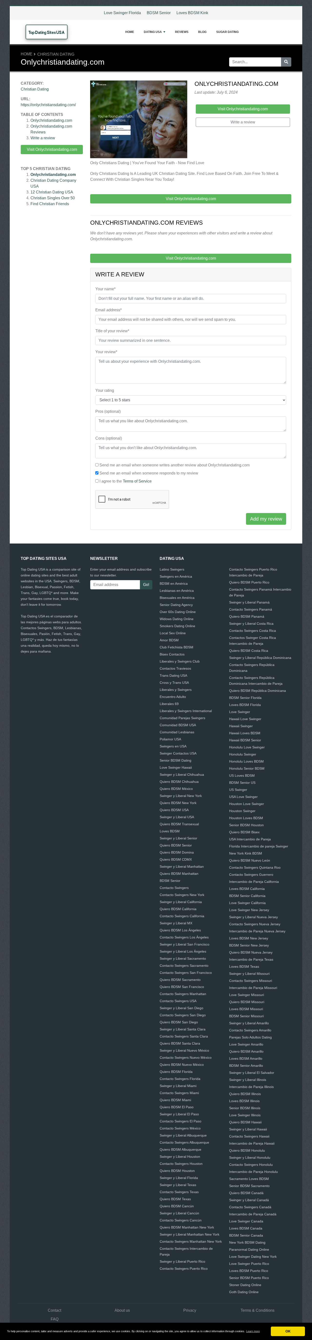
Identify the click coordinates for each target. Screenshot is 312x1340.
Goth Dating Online (244, 1292)
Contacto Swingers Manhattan (183, 994)
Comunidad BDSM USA (178, 725)
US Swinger (238, 790)
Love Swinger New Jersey (249, 910)
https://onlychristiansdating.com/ (48, 105)
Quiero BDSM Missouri (246, 1002)
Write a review (42, 138)
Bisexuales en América (177, 598)
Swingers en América (176, 576)
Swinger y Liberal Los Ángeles (183, 951)
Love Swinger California (247, 903)
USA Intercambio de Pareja (250, 839)
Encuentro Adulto (173, 697)
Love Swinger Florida (122, 13)
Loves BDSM (170, 831)
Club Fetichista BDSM (176, 647)
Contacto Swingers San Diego (183, 1015)
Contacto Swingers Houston (181, 1164)
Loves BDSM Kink (192, 13)
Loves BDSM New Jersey (248, 938)
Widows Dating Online (177, 619)
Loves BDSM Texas (244, 966)
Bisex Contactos (172, 654)
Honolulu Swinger (242, 754)
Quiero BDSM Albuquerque (180, 1149)
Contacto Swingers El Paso (180, 1121)
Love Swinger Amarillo (246, 1044)
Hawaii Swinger (241, 726)
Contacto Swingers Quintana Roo (255, 867)
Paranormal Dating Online (249, 1249)
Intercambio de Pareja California (254, 882)
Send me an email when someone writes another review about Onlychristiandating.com (174, 465)
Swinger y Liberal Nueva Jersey (253, 917)
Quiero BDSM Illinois (245, 1094)
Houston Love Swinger (246, 804)
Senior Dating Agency (176, 605)
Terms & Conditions (257, 1310)
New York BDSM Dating (247, 1242)
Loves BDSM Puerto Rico (248, 1271)
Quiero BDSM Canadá (246, 1193)
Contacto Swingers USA (178, 1001)
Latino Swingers (172, 569)
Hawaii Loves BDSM (244, 733)
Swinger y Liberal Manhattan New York (189, 1234)
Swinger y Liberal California (181, 902)
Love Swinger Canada (246, 1221)
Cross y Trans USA (174, 683)
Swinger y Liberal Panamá (249, 602)
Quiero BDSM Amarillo (246, 1051)
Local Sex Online (173, 633)
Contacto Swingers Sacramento (184, 965)
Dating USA (153, 32)
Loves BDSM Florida (245, 705)
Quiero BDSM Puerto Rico (249, 582)
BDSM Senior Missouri (246, 1016)
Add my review (266, 519)
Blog (202, 32)
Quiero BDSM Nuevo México (182, 1065)
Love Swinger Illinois (245, 1115)
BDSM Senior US (242, 783)
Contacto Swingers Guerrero (251, 875)
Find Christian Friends (49, 204)
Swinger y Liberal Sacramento (183, 958)
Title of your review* (112, 331)
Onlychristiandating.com (51, 120)
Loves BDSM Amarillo (245, 1058)
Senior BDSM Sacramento (249, 1186)
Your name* (105, 289)
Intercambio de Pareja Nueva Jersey (257, 931)
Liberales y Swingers (176, 690)
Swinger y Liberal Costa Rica (251, 623)
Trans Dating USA (173, 675)
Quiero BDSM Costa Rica (248, 651)
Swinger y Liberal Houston (180, 1157)
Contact (54, 1310)
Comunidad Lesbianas (177, 732)
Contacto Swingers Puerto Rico (184, 1268)
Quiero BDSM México (176, 789)
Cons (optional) (108, 438)
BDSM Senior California (247, 896)
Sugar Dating (227, 32)
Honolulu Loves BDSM (246, 761)
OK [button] (288, 1331)
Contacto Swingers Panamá (250, 609)
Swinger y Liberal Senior (178, 838)
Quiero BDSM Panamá (246, 616)
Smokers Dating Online (177, 626)
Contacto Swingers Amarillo (250, 1030)
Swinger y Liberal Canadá (249, 1200)
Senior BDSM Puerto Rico (249, 1278)
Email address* (108, 310)
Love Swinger (239, 712)
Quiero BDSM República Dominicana (257, 691)
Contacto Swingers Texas (179, 1192)
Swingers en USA (173, 746)
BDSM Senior (159, 13)
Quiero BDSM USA (174, 810)
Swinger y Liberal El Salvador (251, 1073)
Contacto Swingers (174, 888)
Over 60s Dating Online (178, 612)
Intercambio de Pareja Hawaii (251, 1143)
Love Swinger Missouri (246, 995)
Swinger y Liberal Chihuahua (182, 774)
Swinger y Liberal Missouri (249, 974)
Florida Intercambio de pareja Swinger (258, 846)
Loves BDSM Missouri (246, 1009)
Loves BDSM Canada (245, 1228)
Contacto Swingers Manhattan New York (191, 1241)
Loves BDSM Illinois (244, 1101)
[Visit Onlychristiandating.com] (138, 120)
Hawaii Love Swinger (245, 719)
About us (122, 1310)
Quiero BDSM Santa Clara (180, 1043)
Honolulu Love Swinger (247, 747)
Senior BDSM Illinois (244, 1108)
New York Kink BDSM (245, 853)
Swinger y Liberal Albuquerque (183, 1135)
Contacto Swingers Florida (180, 1079)
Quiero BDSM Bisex (244, 832)
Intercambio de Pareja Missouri (253, 988)
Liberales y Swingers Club (180, 661)
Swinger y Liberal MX (176, 923)
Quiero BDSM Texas (175, 1199)
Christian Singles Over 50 (52, 198)
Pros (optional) (108, 411)
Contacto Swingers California (182, 916)
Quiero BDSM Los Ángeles (180, 930)
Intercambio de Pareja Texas (251, 959)
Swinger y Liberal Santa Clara (182, 1029)
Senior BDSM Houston (246, 825)
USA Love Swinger (243, 797)
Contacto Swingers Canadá (250, 1207)
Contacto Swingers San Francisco (186, 973)
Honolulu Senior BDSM (246, 768)
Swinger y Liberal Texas (178, 1185)
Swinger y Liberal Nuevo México (184, 1050)
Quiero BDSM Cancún (177, 1206)
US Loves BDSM (242, 775)
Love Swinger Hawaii (176, 767)
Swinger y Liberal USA (177, 817)
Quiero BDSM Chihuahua (179, 782)
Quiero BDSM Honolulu (247, 1150)
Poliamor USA (170, 739)
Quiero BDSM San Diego (179, 1022)
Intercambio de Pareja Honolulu (253, 1172)
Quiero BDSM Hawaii (245, 1122)
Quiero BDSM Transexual (179, 824)
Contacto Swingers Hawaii (249, 1136)
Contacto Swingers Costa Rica (252, 631)
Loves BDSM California (247, 889)
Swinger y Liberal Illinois (247, 1080)
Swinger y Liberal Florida (179, 1178)
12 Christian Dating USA (51, 192)
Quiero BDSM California (178, 909)
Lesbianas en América (177, 591)
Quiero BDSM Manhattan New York (187, 1227)
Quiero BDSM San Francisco (182, 987)
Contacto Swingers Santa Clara (184, 1036)
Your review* (106, 352)
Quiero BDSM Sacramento (180, 980)
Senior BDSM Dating (175, 760)
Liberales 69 (169, 704)
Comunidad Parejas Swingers (182, 718)
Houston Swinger (242, 811)
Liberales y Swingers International (186, 711)
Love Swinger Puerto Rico (249, 1264)
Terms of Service (137, 481)
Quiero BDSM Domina (177, 852)
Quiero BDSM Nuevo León (249, 860)
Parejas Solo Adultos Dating (250, 1037)
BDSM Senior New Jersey (249, 945)
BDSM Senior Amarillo (246, 1066)
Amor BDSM (169, 640)
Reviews (181, 32)
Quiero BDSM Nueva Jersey (251, 952)
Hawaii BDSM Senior (245, 740)
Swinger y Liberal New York (181, 796)
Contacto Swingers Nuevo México (186, 1057)
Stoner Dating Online (245, 1285)
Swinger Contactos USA (178, 753)
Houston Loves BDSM (246, 818)
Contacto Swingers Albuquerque (184, 1142)
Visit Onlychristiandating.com (52, 149)
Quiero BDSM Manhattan (179, 874)
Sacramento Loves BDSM (249, 1179)
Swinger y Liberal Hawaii (248, 1129)
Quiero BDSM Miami (175, 1100)
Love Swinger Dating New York (253, 1257)
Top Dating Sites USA (47, 32)
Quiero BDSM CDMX (176, 859)
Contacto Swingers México (180, 1128)
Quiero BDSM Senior (176, 845)
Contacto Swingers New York (182, 895)
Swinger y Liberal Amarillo (249, 1023)
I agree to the (125, 481)
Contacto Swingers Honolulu (251, 1165)
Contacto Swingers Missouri (250, 981)
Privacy (189, 1310)
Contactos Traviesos (175, 668)
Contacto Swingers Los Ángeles (184, 937)
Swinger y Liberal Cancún (179, 1213)
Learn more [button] (253, 1331)
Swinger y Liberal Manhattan (182, 866)
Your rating (104, 390)
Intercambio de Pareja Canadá (252, 1214)
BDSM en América (174, 583)
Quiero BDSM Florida (176, 1072)
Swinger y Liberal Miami (178, 1086)
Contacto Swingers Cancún (181, 1220)
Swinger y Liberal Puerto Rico (182, 1261)
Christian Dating (55, 54)
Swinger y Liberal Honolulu (249, 1157)
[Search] (286, 62)
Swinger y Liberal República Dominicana (260, 658)
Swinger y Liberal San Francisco (184, 944)
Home (129, 32)
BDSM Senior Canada (246, 1235)
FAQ (54, 1319)
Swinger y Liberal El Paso (179, 1114)
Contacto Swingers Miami (179, 1093)
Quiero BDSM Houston (177, 1171)
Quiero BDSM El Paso (177, 1107)
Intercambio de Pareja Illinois (251, 1087)
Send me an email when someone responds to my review (148, 473)
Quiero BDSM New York (178, 803)
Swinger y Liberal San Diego (181, 1008)
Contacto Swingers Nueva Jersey (254, 924)
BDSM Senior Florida (245, 698)
